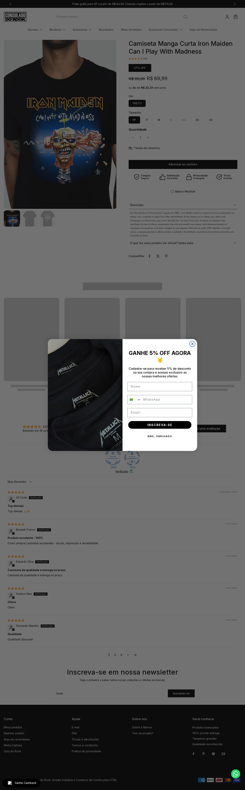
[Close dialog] (192, 344)
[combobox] (134, 399)
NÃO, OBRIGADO (160, 436)
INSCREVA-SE (159, 425)
